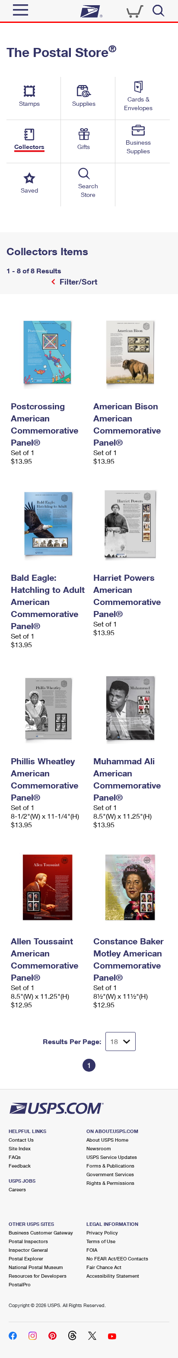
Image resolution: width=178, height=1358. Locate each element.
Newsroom (98, 1148)
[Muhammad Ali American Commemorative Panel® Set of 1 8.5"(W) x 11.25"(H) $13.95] (130, 707)
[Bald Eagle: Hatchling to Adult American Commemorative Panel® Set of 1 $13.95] (48, 523)
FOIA (91, 1250)
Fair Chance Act (103, 1267)
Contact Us (21, 1140)
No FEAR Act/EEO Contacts (117, 1258)
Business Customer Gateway (41, 1232)
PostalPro (20, 1284)
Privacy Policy (102, 1232)
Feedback (20, 1165)
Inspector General (28, 1250)
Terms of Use (100, 1241)
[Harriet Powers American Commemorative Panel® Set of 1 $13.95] (130, 523)
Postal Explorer (26, 1258)
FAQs (15, 1157)
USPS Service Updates (111, 1157)
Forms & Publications (110, 1165)
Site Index (20, 1148)
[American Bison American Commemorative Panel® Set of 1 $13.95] (130, 352)
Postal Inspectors (28, 1241)
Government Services (110, 1174)
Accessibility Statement (112, 1276)
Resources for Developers (38, 1276)
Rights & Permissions (110, 1183)
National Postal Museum (36, 1267)
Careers (17, 1189)
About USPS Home (107, 1140)
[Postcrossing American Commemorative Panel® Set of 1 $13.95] (48, 352)
